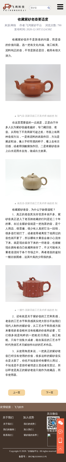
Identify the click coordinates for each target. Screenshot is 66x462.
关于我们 (7, 424)
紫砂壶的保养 (30, 435)
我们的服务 (8, 429)
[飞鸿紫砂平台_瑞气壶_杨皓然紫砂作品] (33, 82)
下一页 (49, 392)
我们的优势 (29, 424)
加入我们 (28, 429)
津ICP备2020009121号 (37, 457)
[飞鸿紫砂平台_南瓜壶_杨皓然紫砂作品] (33, 177)
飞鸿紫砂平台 (32, 451)
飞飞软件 (19, 407)
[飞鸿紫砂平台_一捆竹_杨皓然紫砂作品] (33, 283)
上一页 (16, 392)
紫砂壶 (22, 39)
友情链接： (7, 407)
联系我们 (7, 435)
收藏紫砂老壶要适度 (33, 19)
